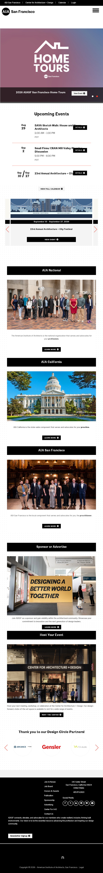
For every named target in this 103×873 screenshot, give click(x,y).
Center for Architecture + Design (39, 3)
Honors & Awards (51, 791)
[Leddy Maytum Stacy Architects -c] (51, 746)
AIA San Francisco (12, 3)
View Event (78, 93)
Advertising (48, 805)
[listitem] (51, 65)
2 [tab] (97, 96)
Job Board (48, 787)
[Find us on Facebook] (65, 803)
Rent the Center (50, 715)
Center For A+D (50, 809)
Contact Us (48, 814)
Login (73, 3)
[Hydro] (80, 746)
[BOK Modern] (22, 746)
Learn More (50, 349)
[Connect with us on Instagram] (81, 803)
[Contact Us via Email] (92, 803)
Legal (81, 867)
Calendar (62, 3)
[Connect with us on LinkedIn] (75, 803)
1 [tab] (93, 96)
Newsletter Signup (18, 836)
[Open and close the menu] (67, 11)
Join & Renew (50, 782)
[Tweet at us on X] (70, 803)
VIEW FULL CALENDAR (50, 189)
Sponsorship (49, 800)
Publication (48, 796)
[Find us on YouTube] (86, 803)
